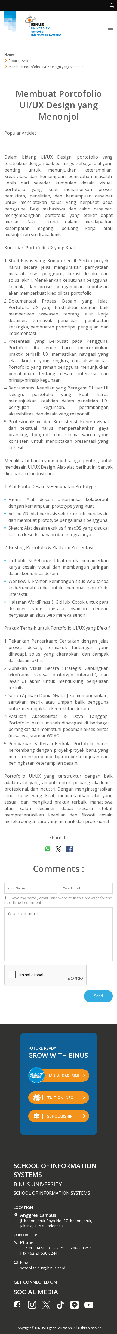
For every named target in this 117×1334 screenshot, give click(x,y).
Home (9, 54)
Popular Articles (20, 133)
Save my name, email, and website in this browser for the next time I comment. (58, 900)
